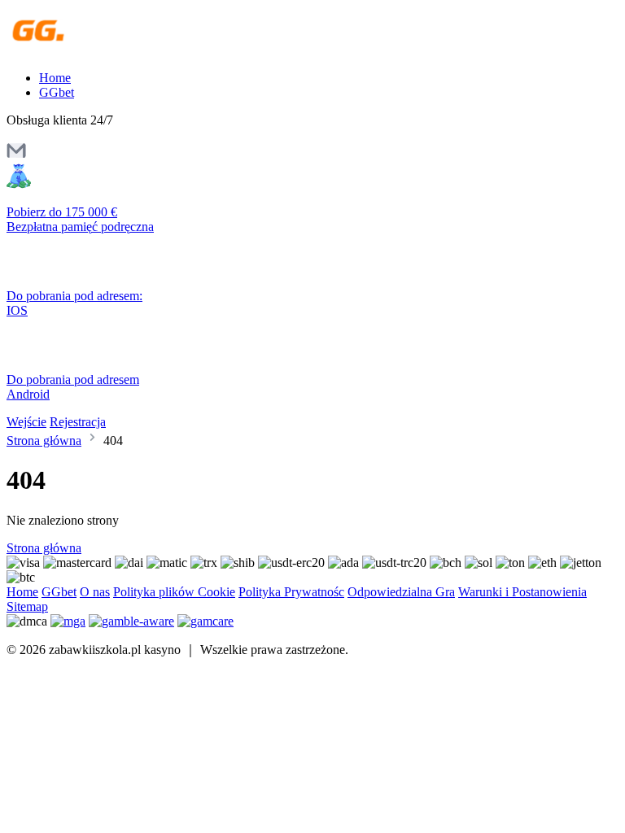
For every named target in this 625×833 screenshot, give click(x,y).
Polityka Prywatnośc (291, 592)
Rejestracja (78, 422)
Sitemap (27, 606)
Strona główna (44, 440)
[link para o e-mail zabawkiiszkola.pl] (16, 156)
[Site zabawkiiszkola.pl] (77, 50)
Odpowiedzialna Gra (401, 592)
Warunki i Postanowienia (522, 592)
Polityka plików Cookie (174, 592)
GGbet (56, 92)
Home (55, 78)
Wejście (26, 422)
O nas (95, 592)
